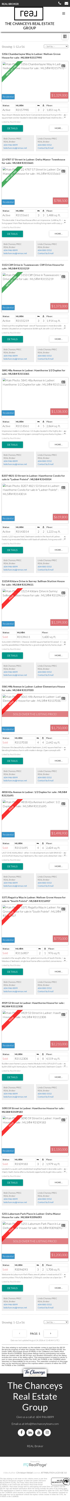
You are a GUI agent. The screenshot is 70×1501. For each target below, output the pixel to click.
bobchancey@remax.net (15, 148)
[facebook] (22, 1432)
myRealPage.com (35, 1465)
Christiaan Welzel (24, 1472)
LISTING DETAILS (12, 128)
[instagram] (48, 1432)
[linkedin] (30, 1432)
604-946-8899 (11, 145)
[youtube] (39, 1432)
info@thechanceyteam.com (42, 1423)
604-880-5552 (45, 145)
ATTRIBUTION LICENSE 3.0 (54, 1472)
